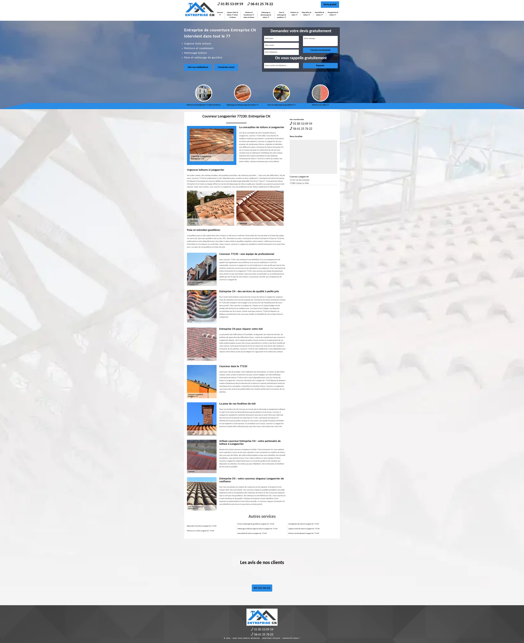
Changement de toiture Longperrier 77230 (303, 524)
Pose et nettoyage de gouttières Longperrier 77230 (256, 524)
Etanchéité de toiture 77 (319, 14)
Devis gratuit (330, 4)
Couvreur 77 (220, 14)
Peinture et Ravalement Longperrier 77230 (303, 533)
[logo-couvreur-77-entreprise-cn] (199, 9)
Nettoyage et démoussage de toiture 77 (266, 15)
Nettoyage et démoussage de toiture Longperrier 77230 (257, 529)
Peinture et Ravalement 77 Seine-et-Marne (249, 15)
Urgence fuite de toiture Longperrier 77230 (304, 529)
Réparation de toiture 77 (306, 14)
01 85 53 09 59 (232, 4)
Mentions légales (271, 638)
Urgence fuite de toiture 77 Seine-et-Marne (232, 15)
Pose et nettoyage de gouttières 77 (281, 15)
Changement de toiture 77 (333, 14)
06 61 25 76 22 (262, 4)
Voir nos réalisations (198, 67)
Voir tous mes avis (262, 588)
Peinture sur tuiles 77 (295, 14)
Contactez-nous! (226, 67)
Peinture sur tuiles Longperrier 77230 (200, 531)
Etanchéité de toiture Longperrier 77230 (252, 533)
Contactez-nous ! (291, 638)
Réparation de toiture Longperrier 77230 (201, 526)
